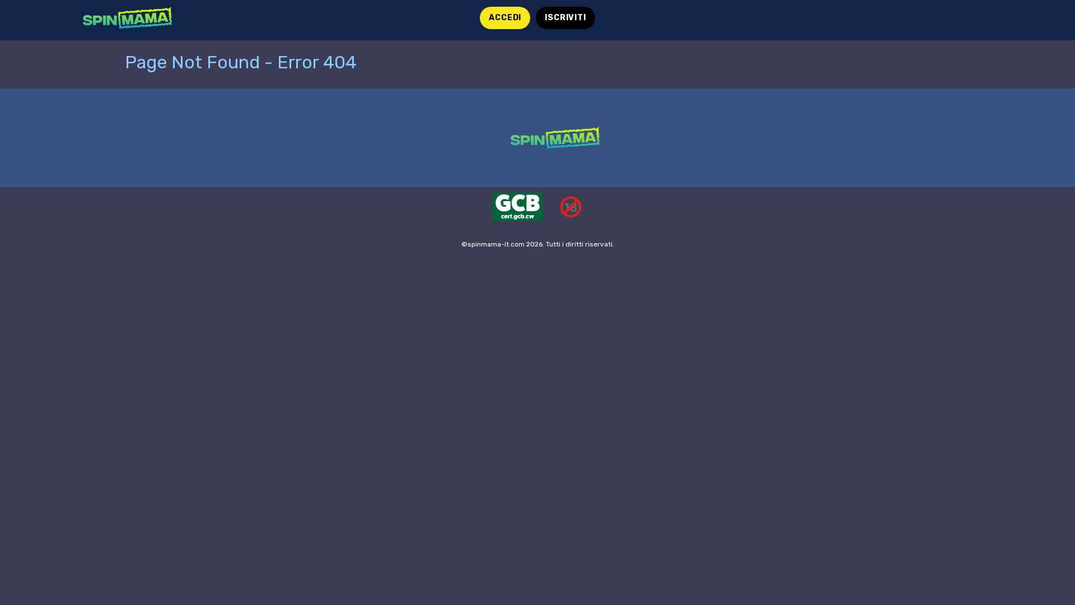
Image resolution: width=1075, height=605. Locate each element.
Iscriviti (565, 17)
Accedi (505, 17)
